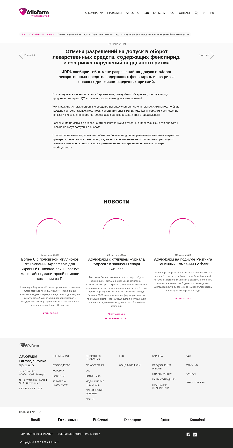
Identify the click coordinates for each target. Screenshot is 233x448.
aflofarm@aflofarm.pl (32, 374)
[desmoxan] (48, 419)
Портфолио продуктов (93, 357)
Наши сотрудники (164, 379)
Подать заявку (162, 374)
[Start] (34, 12)
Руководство (61, 365)
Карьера (159, 12)
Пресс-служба (195, 382)
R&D (146, 12)
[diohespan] (113, 419)
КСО (171, 12)
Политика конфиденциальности (78, 434)
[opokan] (146, 419)
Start (24, 34)
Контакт (184, 12)
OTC (88, 370)
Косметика (93, 376)
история (58, 370)
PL (204, 13)
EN (212, 13)
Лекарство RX (95, 365)
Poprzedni (29, 55)
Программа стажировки (160, 386)
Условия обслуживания (37, 434)
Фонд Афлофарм (130, 365)
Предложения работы (161, 367)
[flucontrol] (81, 419)
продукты (114, 12)
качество (132, 12)
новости (51, 34)
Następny (204, 55)
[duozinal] (178, 419)
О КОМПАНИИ (94, 12)
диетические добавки (94, 392)
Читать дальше (50, 312)
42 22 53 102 (27, 371)
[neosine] (210, 419)
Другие (90, 398)
